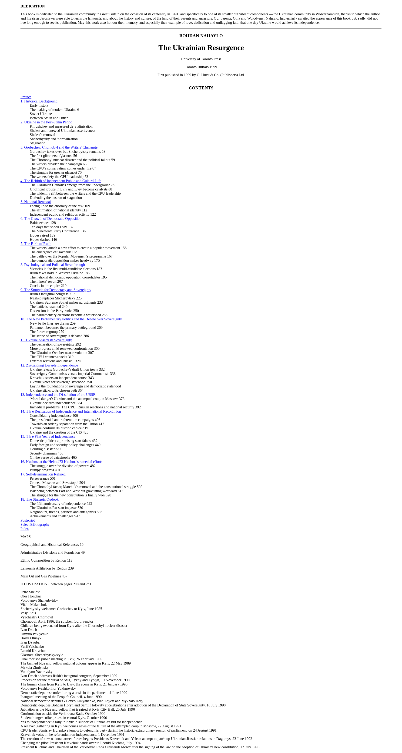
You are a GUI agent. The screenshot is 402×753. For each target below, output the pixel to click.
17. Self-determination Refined (43, 474)
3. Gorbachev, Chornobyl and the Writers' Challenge (58, 147)
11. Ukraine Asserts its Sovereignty (46, 340)
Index (24, 529)
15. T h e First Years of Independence (47, 436)
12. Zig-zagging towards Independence (49, 365)
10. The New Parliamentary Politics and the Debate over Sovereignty (71, 319)
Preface (25, 97)
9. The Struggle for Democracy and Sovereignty (55, 290)
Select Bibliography (35, 524)
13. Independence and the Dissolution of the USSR (58, 395)
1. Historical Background (38, 101)
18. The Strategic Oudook (39, 499)
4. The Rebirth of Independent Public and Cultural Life (60, 181)
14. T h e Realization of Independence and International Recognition (70, 411)
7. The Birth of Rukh (35, 244)
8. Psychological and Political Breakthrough (52, 265)
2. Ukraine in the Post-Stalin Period (46, 122)
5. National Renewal (35, 202)
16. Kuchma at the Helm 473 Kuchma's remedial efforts (61, 462)
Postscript (27, 520)
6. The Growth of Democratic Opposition (50, 218)
